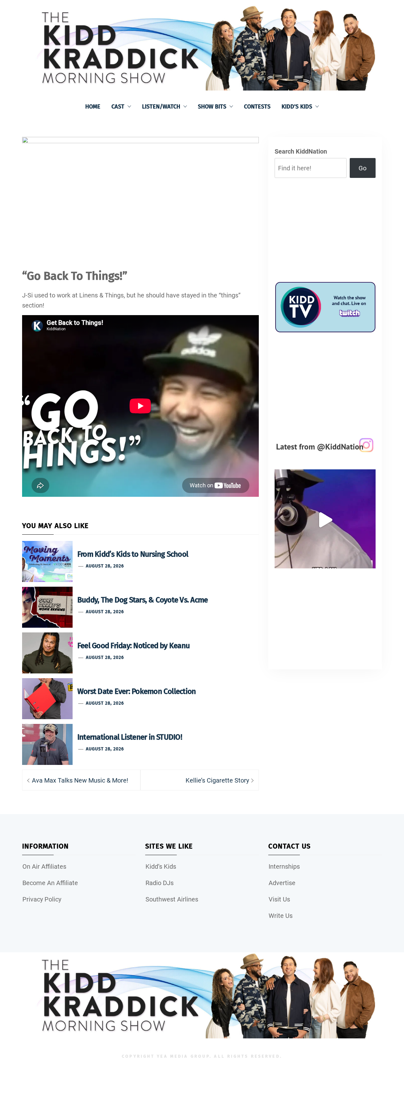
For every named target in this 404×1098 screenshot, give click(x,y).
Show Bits (212, 106)
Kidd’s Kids (297, 106)
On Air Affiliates (44, 866)
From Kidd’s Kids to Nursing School (132, 554)
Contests (257, 106)
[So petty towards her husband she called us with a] (325, 519)
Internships (284, 866)
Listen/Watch (161, 106)
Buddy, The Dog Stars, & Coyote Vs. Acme (142, 600)
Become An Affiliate (50, 883)
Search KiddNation (301, 151)
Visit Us (279, 899)
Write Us (281, 915)
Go (362, 168)
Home (92, 106)
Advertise (282, 883)
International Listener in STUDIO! (129, 737)
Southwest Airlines (172, 899)
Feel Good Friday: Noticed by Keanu (133, 645)
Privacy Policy (41, 899)
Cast (117, 106)
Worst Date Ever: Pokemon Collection (136, 691)
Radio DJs (160, 883)
